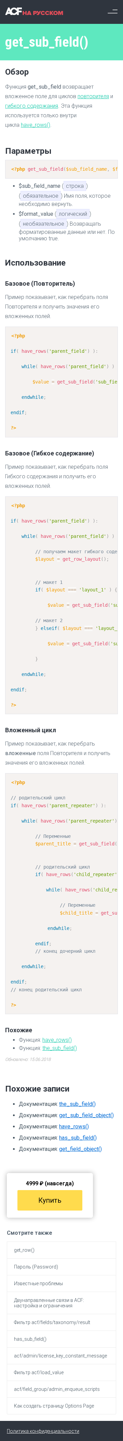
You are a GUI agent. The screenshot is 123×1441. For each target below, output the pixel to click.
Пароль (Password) (36, 1267)
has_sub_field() (78, 1138)
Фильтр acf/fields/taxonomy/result (52, 1322)
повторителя (93, 96)
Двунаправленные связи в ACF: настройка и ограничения (49, 1302)
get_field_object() (80, 1149)
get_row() (24, 1250)
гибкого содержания (31, 106)
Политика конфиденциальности (43, 1431)
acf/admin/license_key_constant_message (60, 1356)
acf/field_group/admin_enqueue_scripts (57, 1389)
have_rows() (35, 125)
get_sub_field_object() (86, 1115)
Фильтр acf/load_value (39, 1372)
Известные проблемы (38, 1283)
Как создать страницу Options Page (54, 1406)
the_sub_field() (59, 1048)
